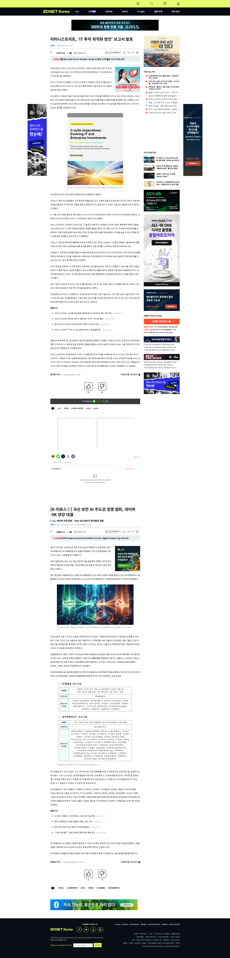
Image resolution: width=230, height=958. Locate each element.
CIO (89, 408)
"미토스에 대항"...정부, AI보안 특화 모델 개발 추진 (74, 832)
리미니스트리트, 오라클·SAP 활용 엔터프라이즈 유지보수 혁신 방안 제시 (83, 313)
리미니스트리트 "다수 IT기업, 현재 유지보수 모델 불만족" (77, 329)
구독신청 (97, 945)
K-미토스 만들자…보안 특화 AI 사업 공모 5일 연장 (74, 815)
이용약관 (164, 924)
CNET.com (54, 940)
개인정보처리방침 (154, 924)
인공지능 (109, 11)
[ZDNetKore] (59, 6)
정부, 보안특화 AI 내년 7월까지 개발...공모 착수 (73, 821)
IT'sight (141, 11)
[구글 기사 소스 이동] (113, 53)
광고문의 (125, 924)
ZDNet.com (62, 940)
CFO (96, 408)
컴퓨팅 (52, 45)
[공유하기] (124, 53)
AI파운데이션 (73, 888)
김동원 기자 (60, 532)
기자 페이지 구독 (81, 53)
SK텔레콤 (101, 888)
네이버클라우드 (114, 888)
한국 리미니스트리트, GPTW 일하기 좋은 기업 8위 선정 (76, 324)
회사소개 (117, 924)
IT (60, 408)
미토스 (61, 888)
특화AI (91, 888)
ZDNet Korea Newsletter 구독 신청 (61, 945)
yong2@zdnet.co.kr (72, 374)
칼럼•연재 (158, 11)
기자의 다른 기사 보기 (129, 374)
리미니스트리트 (78, 408)
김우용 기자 (60, 53)
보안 (83, 888)
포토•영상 (176, 11)
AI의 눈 (125, 11)
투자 (66, 408)
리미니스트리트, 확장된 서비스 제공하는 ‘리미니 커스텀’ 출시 (79, 318)
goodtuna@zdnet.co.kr (74, 862)
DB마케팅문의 (134, 924)
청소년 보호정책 (174, 924)
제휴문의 (144, 924)
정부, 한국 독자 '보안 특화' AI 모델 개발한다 (72, 826)
